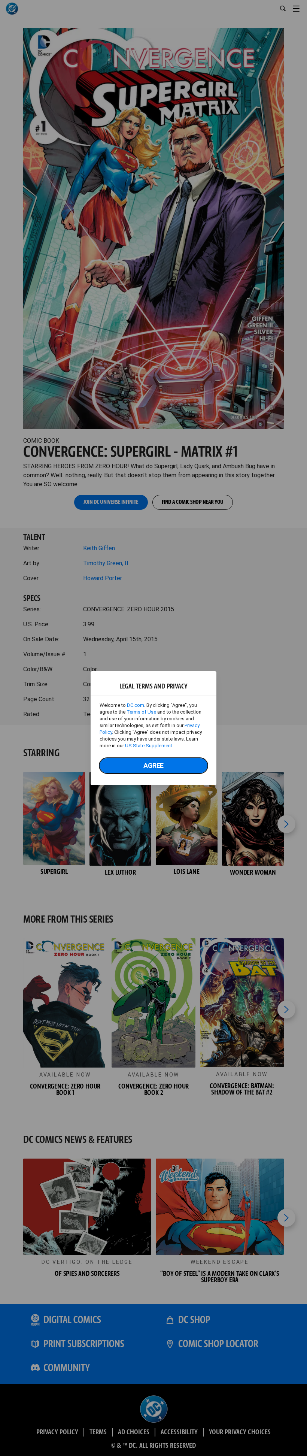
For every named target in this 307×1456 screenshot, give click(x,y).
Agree (153, 765)
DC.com (135, 705)
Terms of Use (141, 712)
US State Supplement (148, 745)
